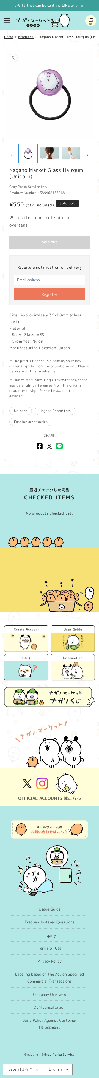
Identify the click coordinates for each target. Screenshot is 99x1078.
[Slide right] (88, 155)
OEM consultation (49, 1007)
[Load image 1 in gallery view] (28, 153)
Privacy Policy (49, 961)
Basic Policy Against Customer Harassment (49, 1024)
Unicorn (20, 410)
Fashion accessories (31, 421)
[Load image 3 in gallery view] (71, 153)
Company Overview (49, 994)
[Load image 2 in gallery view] (49, 153)
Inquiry (49, 935)
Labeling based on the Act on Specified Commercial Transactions (49, 977)
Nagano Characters (55, 410)
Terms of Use (49, 948)
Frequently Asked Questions (50, 922)
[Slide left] (11, 155)
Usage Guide (50, 909)
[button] (7, 21)
